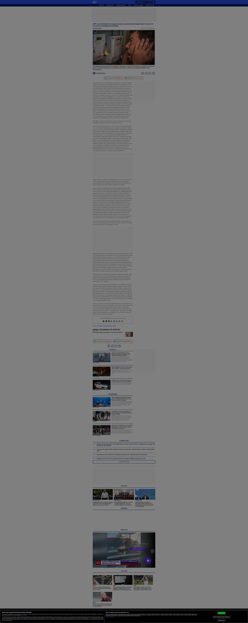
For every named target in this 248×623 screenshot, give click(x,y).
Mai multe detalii (23, 615)
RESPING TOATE (221, 620)
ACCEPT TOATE (221, 613)
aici (89, 618)
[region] (124, 616)
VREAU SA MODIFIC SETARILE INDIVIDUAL (221, 616)
